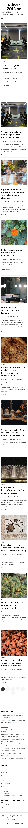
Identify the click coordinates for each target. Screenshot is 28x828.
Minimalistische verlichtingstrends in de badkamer (12, 310)
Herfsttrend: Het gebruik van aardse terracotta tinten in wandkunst (12, 663)
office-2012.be (14, 6)
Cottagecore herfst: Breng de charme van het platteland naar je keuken (13, 433)
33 (22, 689)
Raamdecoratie (4, 186)
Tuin (2, 599)
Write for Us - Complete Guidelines (13, 795)
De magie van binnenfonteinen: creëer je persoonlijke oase (13, 490)
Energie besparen (6, 769)
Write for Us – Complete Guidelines (14, 823)
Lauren (7, 72)
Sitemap (6, 793)
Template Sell (13, 817)
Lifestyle (3, 542)
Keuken (3, 247)
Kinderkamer (5, 778)
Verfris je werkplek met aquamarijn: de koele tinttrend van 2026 (12, 67)
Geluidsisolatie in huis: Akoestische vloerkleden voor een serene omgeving (13, 548)
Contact (6, 791)
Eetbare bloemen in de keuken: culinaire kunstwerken (11, 253)
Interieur (5, 61)
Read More (6, 85)
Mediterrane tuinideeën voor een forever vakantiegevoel (12, 605)
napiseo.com (4, 807)
